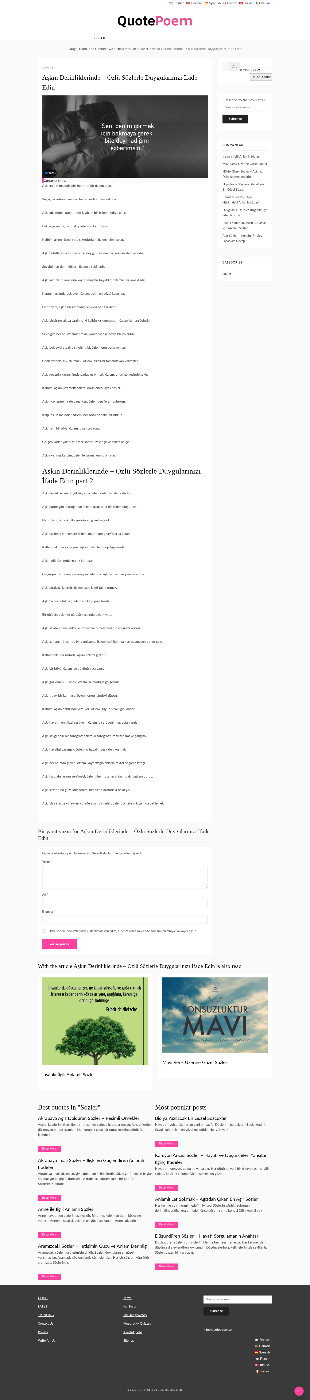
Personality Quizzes (137, 1323)
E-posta (48, 911)
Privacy (43, 1332)
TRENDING (46, 1315)
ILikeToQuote (132, 1332)
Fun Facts (129, 1306)
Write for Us (46, 1340)
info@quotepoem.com (219, 1329)
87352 (245, 70)
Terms (127, 1298)
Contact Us (45, 1323)
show (62, 180)
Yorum (47, 861)
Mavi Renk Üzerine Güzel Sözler (244, 164)
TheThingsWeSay (135, 1315)
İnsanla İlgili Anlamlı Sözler (240, 156)
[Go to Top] (299, 1391)
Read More (49, 1148)
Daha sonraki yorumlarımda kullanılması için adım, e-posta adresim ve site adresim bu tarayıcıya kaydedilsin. (123, 931)
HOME (43, 1298)
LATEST (43, 1306)
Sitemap (128, 1340)
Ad (45, 894)
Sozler (99, 38)
